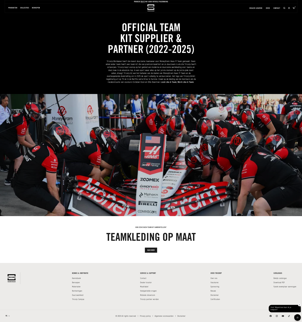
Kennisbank (76, 278)
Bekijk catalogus (280, 278)
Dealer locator (256, 8)
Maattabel (144, 286)
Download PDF (279, 282)
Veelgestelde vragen (148, 291)
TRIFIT (143, 2)
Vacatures (214, 282)
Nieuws (213, 291)
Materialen (76, 286)
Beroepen (36, 8)
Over (268, 8)
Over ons (214, 278)
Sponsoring (215, 286)
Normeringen (77, 291)
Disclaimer (215, 295)
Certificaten (215, 299)
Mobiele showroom (147, 295)
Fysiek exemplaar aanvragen (285, 286)
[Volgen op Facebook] (270, 316)
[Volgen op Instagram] (277, 316)
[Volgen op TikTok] (289, 316)
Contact (276, 8)
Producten (12, 8)
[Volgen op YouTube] (283, 316)
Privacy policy (145, 316)
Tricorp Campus (78, 299)
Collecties (24, 8)
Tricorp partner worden (149, 299)
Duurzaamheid (77, 295)
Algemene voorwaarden (164, 316)
